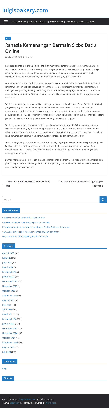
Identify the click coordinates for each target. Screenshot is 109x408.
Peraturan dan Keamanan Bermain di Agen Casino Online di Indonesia (36, 227)
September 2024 (10, 342)
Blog (8, 38)
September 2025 (10, 295)
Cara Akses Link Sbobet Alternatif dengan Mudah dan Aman (30, 231)
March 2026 (7, 267)
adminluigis (29, 57)
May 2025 (6, 305)
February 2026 (9, 272)
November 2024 (9, 333)
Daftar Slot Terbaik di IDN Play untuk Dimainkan (25, 236)
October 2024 (8, 337)
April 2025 (7, 309)
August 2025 (8, 300)
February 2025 (9, 319)
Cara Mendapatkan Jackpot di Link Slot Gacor (23, 217)
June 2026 (7, 262)
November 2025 (9, 286)
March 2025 (7, 314)
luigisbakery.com (25, 10)
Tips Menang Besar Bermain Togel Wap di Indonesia (81, 183)
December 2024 (9, 328)
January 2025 (8, 323)
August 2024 (8, 347)
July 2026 (6, 257)
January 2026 (8, 276)
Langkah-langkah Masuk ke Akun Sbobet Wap (28, 183)
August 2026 (8, 253)
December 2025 (9, 281)
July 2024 (6, 352)
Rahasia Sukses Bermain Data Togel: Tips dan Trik (26, 222)
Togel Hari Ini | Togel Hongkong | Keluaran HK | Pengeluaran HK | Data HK (52, 21)
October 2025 (8, 290)
